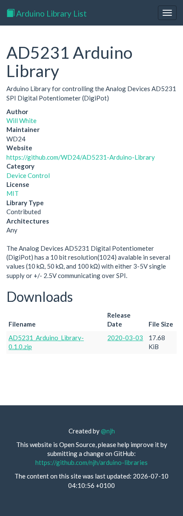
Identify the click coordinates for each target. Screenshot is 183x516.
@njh (108, 431)
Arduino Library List (50, 13)
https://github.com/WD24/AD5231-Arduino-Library (80, 157)
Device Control (28, 175)
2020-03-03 (125, 337)
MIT (12, 193)
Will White (21, 120)
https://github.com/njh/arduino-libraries (91, 462)
